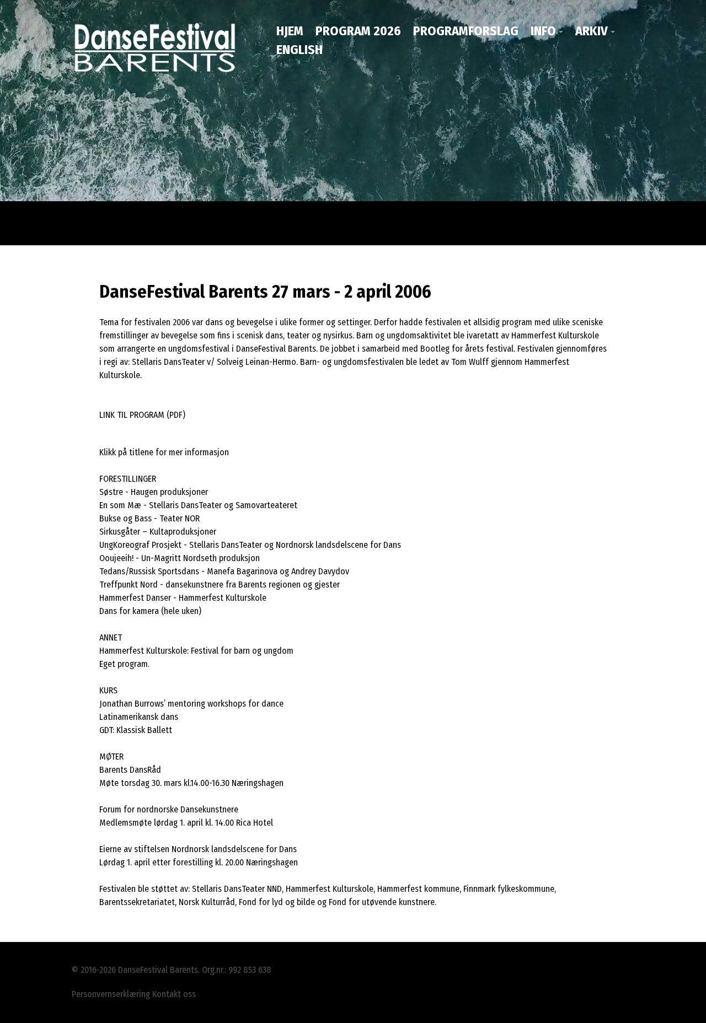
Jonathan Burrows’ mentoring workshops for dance (191, 703)
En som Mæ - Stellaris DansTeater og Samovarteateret (198, 505)
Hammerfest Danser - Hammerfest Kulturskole (182, 598)
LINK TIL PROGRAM (131, 415)
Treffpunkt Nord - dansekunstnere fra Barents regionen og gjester (219, 584)
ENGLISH (299, 49)
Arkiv (591, 31)
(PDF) (176, 415)
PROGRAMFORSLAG (465, 31)
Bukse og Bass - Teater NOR (149, 518)
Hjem (289, 31)
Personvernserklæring (111, 994)
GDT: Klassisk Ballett (135, 730)
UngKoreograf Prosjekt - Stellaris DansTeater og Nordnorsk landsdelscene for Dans (250, 545)
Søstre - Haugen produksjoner (153, 492)
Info (543, 31)
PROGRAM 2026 (358, 31)
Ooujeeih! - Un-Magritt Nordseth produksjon (179, 558)
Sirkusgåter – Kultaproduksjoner (157, 531)
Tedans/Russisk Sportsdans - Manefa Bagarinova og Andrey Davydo (222, 571)
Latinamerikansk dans (138, 717)
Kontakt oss (174, 994)
